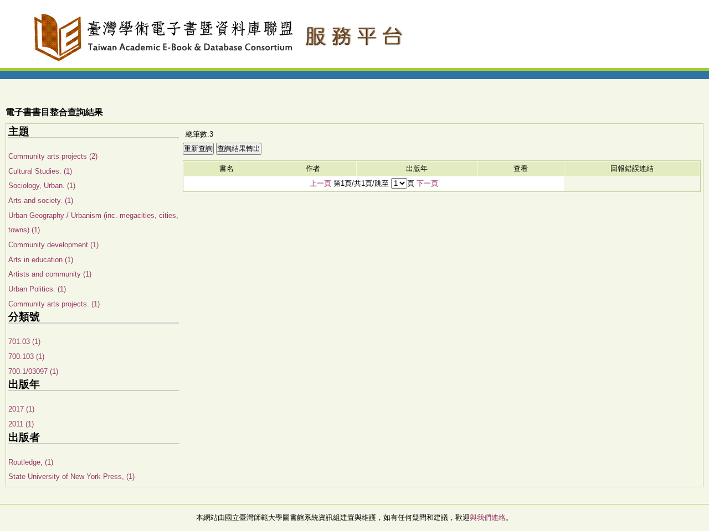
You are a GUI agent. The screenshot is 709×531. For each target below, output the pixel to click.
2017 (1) (21, 409)
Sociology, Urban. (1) (41, 185)
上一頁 (320, 183)
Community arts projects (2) (52, 156)
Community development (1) (53, 245)
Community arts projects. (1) (54, 304)
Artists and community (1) (49, 274)
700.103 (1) (26, 356)
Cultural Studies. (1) (40, 171)
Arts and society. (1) (40, 200)
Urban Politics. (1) (37, 289)
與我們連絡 (488, 517)
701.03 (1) (24, 341)
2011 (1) (21, 424)
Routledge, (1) (30, 462)
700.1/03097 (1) (33, 371)
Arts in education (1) (40, 260)
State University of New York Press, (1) (71, 476)
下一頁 (427, 183)
